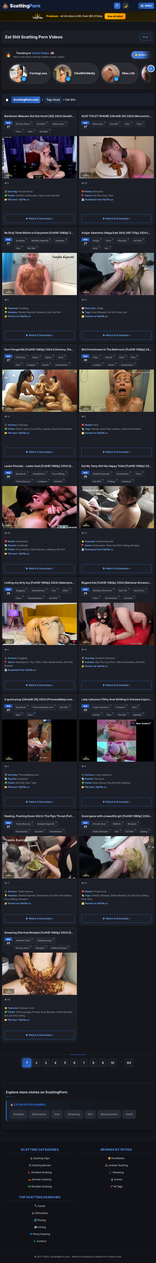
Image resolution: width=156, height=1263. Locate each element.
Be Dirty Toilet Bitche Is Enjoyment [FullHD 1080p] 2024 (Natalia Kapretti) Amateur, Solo (39, 232)
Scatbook (21, 474)
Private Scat (99, 824)
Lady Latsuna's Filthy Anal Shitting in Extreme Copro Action (116, 699)
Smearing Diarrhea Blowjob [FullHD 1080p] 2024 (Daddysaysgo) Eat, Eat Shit (39, 932)
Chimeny (20, 357)
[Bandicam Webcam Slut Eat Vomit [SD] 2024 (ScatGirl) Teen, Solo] (39, 157)
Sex (106, 248)
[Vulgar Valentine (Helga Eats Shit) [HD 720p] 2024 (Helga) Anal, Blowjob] (116, 274)
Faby (95, 357)
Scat (108, 240)
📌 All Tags (116, 1186)
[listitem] (29, 73)
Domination (62, 365)
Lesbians (42, 481)
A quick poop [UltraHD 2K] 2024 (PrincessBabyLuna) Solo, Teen (39, 699)
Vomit (111, 365)
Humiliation (39, 474)
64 (129, 1063)
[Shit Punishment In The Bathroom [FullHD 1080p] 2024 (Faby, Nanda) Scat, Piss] (116, 391)
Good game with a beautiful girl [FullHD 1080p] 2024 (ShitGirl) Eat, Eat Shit (116, 816)
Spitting (137, 715)
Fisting (111, 481)
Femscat (120, 707)
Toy (54, 590)
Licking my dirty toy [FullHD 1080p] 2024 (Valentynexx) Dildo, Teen (39, 582)
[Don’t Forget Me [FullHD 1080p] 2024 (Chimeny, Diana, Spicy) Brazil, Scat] (39, 391)
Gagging (20, 590)
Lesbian (31, 365)
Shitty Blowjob (100, 831)
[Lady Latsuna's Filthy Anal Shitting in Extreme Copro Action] (116, 740)
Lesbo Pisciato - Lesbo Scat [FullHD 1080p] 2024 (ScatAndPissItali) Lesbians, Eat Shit (39, 466)
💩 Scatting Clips (40, 1158)
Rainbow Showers (102, 590)
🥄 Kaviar (39, 1205)
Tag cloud (53, 99)
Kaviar (96, 715)
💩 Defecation (40, 1212)
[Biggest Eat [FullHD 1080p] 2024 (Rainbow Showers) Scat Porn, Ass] (116, 624)
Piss (18, 365)
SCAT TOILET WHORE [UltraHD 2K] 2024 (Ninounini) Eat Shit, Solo (116, 116)
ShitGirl (117, 824)
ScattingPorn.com (26, 99)
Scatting (20, 240)
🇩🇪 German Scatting (39, 1179)
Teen (18, 131)
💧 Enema (116, 1179)
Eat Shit (44, 131)
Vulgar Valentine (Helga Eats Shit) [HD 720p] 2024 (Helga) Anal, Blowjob (116, 232)
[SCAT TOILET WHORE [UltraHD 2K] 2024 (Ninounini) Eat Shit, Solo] (116, 157)
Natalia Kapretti (40, 240)
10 (112, 1063)
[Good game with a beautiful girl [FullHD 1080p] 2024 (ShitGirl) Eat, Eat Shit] (116, 857)
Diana (35, 357)
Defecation (58, 124)
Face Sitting (58, 474)
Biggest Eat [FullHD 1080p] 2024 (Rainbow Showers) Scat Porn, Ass (116, 582)
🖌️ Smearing (116, 1172)
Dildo (65, 590)
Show (145, 37)
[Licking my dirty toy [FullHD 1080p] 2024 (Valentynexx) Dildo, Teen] (39, 624)
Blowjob (122, 240)
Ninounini (98, 124)
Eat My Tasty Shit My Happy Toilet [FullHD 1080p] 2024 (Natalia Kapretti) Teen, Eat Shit (116, 466)
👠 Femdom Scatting (40, 1172)
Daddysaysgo (44, 940)
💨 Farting (40, 1227)
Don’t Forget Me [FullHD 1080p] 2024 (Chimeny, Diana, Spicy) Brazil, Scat (39, 349)
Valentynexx (38, 590)
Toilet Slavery (23, 481)
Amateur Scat (23, 940)
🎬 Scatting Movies (40, 1165)
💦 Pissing (40, 1220)
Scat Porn (139, 590)
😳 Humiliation (116, 1158)
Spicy (48, 357)
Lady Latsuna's (101, 707)
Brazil (45, 365)
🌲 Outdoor (40, 1241)
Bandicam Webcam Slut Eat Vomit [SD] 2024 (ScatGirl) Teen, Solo (39, 116)
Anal (95, 248)
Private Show (23, 124)
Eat (117, 831)
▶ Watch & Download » (39, 218)
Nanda (108, 357)
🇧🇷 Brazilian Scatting (40, 1186)
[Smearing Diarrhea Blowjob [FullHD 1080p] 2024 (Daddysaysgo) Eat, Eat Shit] (39, 974)
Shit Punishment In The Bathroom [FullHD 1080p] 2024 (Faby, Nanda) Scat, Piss (116, 349)
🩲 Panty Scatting (39, 1233)
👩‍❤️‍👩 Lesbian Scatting (116, 1165)
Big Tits (123, 590)
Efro (90, 1114)
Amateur (59, 240)
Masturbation (35, 598)
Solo (30, 131)
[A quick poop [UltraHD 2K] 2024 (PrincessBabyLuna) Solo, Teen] (39, 740)
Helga (96, 240)
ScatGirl (41, 124)
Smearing (74, 1114)
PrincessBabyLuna (43, 707)
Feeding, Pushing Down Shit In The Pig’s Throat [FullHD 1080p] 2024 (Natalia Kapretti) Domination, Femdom (39, 816)
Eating (144, 831)
